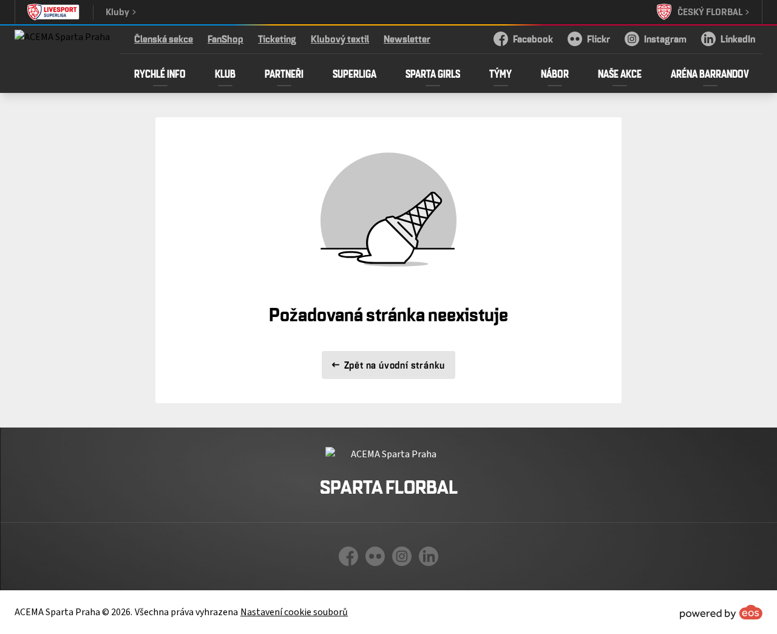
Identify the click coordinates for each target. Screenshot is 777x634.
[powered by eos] (721, 612)
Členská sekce (163, 39)
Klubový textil (340, 39)
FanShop (225, 39)
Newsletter (407, 39)
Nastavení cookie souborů (294, 612)
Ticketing (277, 39)
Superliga (354, 73)
